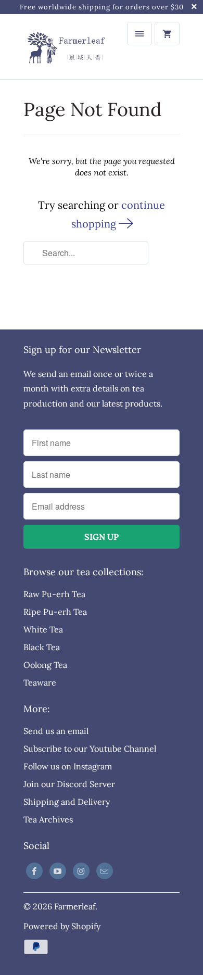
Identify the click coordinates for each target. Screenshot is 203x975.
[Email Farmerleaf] (104, 871)
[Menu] (139, 33)
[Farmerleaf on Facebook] (34, 871)
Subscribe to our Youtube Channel (89, 748)
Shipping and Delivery (66, 801)
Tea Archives (48, 819)
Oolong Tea (45, 665)
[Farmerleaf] (65, 46)
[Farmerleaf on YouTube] (57, 871)
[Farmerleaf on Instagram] (81, 871)
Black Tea (41, 647)
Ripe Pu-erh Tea (55, 611)
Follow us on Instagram (67, 766)
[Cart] (167, 33)
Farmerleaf (74, 906)
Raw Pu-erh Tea (54, 594)
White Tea (43, 629)
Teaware (39, 682)
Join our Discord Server (69, 784)
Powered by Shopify (61, 926)
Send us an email (55, 731)
